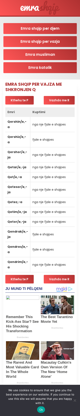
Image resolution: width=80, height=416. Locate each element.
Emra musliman (40, 54)
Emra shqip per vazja (40, 41)
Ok (41, 409)
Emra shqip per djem (40, 28)
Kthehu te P (19, 100)
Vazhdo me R (59, 100)
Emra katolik (40, 67)
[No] (75, 400)
